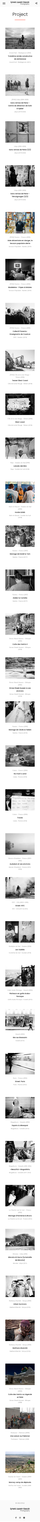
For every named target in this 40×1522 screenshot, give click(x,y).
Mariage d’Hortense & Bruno (20, 1216)
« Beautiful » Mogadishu (20, 1169)
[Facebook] (16, 1517)
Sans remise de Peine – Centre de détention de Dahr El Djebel (20, 106)
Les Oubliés (20, 950)
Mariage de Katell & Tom (20, 554)
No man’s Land (20, 774)
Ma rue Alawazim (20, 1037)
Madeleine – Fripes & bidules (20, 287)
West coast (20, 422)
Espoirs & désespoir (20, 1125)
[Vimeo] (24, 1517)
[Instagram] (20, 1517)
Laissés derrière (20, 466)
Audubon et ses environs (20, 864)
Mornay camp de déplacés (20, 1482)
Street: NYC (20, 906)
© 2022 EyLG (20, 1503)
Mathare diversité (20, 1348)
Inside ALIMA (20, 512)
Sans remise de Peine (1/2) (20, 150)
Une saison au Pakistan (20, 1436)
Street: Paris (20, 1081)
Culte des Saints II (20, 644)
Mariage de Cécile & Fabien (20, 730)
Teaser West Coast (20, 380)
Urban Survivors (20, 1304)
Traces (20, 818)
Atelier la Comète (20, 598)
